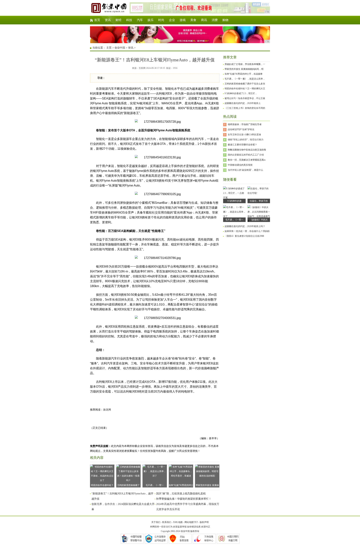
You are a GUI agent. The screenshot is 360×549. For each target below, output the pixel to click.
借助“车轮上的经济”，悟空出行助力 (245, 139)
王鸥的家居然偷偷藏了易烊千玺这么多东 (245, 83)
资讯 (108, 20)
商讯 (204, 20)
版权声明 (204, 522)
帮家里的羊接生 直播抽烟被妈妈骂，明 (244, 69)
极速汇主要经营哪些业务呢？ (242, 144)
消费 (215, 20)
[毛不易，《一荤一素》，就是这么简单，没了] (234, 216)
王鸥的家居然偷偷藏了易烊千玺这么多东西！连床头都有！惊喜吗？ (128, 485)
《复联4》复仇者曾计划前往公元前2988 (244, 236)
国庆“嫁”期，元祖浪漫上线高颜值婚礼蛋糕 (181, 493)
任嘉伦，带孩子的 (259, 201)
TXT (196, 522)
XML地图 (178, 522)
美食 (193, 20)
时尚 (161, 20)
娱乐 (151, 20)
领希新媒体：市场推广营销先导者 (245, 124)
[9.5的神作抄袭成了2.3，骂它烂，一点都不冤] (234, 197)
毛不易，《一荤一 (234, 219)
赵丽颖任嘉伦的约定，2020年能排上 (243, 103)
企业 (172, 20)
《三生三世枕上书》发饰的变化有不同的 (245, 108)
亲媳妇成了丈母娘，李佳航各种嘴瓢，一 (245, 64)
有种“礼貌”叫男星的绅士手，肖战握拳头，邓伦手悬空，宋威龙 (181, 485)
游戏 (183, 20)
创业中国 (120, 47)
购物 (225, 20)
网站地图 (189, 522)
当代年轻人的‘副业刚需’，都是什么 (245, 170)
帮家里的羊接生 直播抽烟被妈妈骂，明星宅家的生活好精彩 (207, 485)
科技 (129, 20)
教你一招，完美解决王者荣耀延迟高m (247, 160)
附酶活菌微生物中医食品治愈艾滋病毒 (247, 149)
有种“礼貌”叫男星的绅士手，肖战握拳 (243, 74)
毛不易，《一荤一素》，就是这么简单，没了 (154, 485)
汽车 (140, 20)
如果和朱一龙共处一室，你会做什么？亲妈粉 (247, 231)
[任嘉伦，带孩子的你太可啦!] (259, 193)
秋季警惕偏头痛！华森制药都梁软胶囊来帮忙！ (183, 498)
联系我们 (166, 522)
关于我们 (155, 522)
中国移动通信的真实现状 (240, 165)
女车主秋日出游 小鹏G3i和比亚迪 (244, 134)
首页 (97, 20)
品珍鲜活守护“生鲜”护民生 (241, 129)
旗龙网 (107, 409)
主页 (109, 47)
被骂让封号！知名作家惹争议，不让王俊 (245, 98)
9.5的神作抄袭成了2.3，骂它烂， (241, 93)
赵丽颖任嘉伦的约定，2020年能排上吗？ (245, 226)
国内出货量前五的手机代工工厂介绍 (246, 154)
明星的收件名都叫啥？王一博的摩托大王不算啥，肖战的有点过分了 (102, 485)
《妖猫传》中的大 (259, 219)
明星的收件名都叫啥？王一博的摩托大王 (245, 88)
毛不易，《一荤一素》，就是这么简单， (245, 78)
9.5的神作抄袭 (234, 201)
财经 (119, 20)
